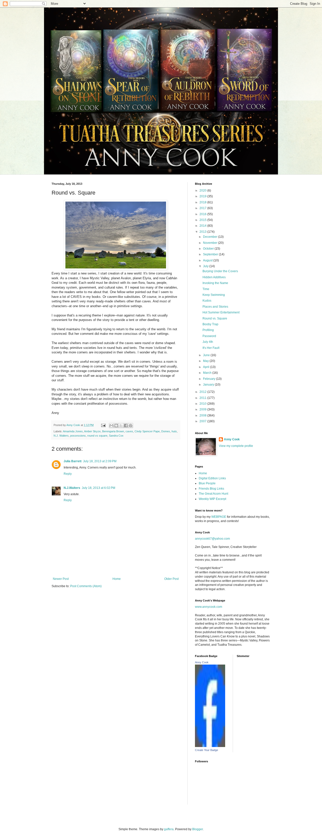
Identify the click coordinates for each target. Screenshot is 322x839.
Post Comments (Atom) (86, 586)
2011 (203, 398)
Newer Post (61, 579)
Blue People (207, 483)
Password (209, 336)
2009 (203, 409)
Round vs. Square (215, 318)
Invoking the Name (215, 283)
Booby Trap (210, 324)
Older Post (171, 579)
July (206, 266)
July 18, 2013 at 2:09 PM (99, 461)
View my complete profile (236, 446)
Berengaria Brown (113, 431)
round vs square (97, 435)
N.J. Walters (61, 435)
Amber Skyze (92, 431)
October (209, 248)
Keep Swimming (214, 295)
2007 (203, 421)
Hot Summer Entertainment (221, 312)
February (209, 379)
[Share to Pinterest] (130, 425)
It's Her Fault (211, 348)
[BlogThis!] (116, 425)
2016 (203, 214)
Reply (68, 474)
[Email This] (111, 425)
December (210, 237)
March (207, 373)
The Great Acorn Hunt (213, 493)
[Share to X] (121, 425)
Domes (165, 431)
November (210, 243)
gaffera (169, 829)
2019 (203, 196)
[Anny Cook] (210, 746)
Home (116, 579)
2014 (203, 225)
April (206, 367)
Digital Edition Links (212, 478)
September (211, 254)
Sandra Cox (116, 435)
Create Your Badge (206, 750)
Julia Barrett (73, 461)
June (207, 355)
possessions (78, 435)
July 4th (208, 342)
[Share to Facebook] (125, 425)
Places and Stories (215, 306)
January (209, 384)
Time (206, 289)
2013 (203, 232)
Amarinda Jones (73, 431)
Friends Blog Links (211, 488)
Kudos (207, 300)
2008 (203, 415)
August (208, 260)
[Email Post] (103, 425)
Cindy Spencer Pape (147, 431)
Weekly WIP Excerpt (212, 499)
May (206, 361)
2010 (203, 403)
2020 (203, 190)
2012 (203, 392)
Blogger (197, 829)
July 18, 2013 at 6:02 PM (98, 488)
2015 (203, 220)
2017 (203, 208)
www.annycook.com (208, 607)
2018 (203, 202)
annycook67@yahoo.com (212, 538)
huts (174, 431)
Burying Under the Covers (220, 271)
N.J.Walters (72, 488)
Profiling (208, 330)
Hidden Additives (214, 277)
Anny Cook (232, 439)
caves (129, 431)
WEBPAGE (218, 517)
